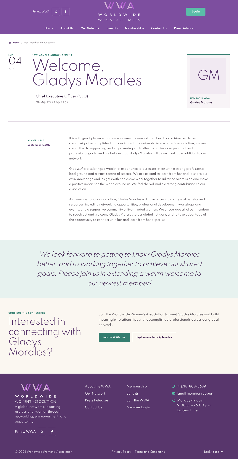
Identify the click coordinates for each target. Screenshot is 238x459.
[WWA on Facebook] (66, 12)
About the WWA (98, 386)
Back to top (212, 451)
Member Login (138, 407)
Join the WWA (138, 400)
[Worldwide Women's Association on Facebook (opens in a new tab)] (52, 432)
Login (196, 11)
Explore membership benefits (154, 337)
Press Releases (96, 400)
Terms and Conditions (150, 451)
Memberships (134, 28)
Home (49, 28)
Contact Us (159, 28)
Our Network (90, 28)
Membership (137, 386)
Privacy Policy (121, 451)
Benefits (112, 28)
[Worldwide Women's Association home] (119, 11)
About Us (66, 28)
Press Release (183, 28)
